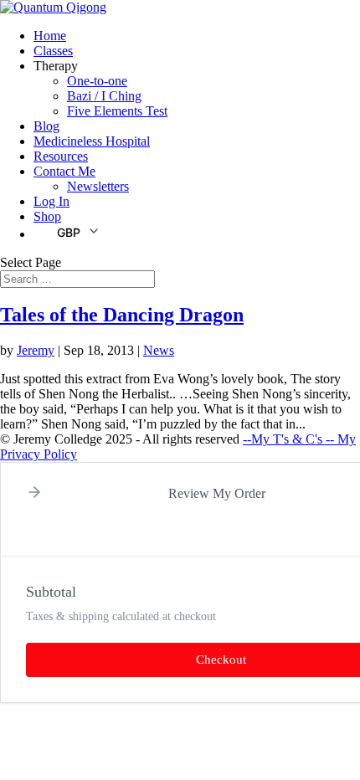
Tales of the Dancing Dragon (122, 315)
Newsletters (98, 186)
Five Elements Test (117, 111)
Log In (51, 201)
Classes (53, 51)
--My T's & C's (284, 439)
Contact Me (64, 171)
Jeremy (35, 350)
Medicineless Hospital (91, 141)
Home (49, 35)
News (158, 350)
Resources (60, 156)
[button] (66, 231)
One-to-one (97, 81)
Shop (47, 216)
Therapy (55, 66)
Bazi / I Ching (104, 96)
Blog (46, 126)
